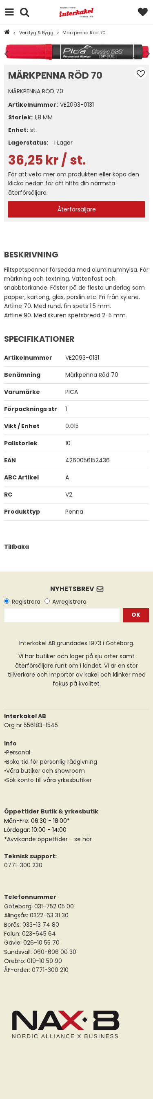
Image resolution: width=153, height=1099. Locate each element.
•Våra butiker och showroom (44, 771)
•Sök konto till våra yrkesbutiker (48, 780)
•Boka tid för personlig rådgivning (50, 762)
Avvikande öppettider (37, 839)
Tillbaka (16, 547)
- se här (80, 839)
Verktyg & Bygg (36, 32)
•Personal (17, 752)
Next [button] (146, 52)
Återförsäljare (77, 209)
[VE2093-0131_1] (76, 52)
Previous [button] (6, 52)
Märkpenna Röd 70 (84, 32)
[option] (76, 52)
